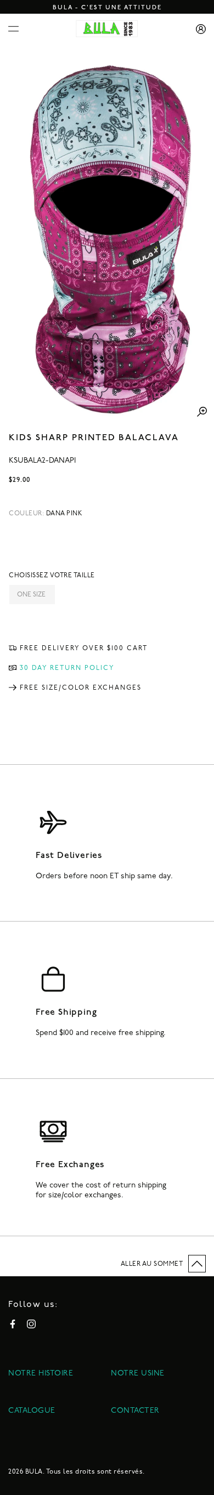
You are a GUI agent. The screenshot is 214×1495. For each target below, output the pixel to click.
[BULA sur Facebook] (12, 1324)
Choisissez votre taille (52, 575)
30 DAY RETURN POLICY (67, 668)
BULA (34, 1472)
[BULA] (107, 28)
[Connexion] (197, 29)
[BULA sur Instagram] (31, 1324)
